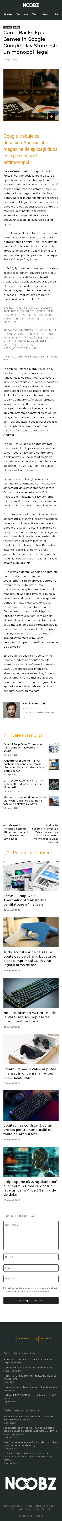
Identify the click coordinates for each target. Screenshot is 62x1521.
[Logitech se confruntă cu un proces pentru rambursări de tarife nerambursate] (31, 1105)
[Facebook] (24, 717)
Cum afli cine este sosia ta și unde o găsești (28, 1367)
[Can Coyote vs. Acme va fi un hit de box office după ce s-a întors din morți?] (54, 784)
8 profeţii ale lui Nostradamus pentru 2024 (28, 1359)
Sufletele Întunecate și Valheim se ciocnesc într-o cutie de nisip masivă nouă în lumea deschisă (45, 835)
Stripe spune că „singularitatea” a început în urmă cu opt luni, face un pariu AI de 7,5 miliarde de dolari (30, 1188)
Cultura (7, 27)
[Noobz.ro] (31, 5)
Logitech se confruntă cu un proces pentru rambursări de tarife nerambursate (27, 1129)
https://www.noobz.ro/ (35, 708)
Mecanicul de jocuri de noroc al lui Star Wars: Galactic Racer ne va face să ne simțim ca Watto (24, 801)
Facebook (24, 1338)
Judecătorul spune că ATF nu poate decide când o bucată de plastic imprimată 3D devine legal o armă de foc (24, 766)
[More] (51, 116)
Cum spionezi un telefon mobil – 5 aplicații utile (30, 1387)
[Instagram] (29, 717)
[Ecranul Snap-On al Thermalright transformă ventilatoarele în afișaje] (54, 748)
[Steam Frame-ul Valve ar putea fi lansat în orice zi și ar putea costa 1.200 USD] (31, 1049)
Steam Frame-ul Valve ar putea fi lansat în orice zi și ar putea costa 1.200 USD (29, 1073)
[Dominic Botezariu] (11, 711)
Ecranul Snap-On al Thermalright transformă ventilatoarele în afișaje (24, 747)
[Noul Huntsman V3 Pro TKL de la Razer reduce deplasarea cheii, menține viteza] (31, 993)
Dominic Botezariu (34, 703)
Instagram (46, 1338)
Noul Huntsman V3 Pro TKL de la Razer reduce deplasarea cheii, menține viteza (29, 1017)
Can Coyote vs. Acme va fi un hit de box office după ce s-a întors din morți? (23, 784)
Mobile (16, 27)
